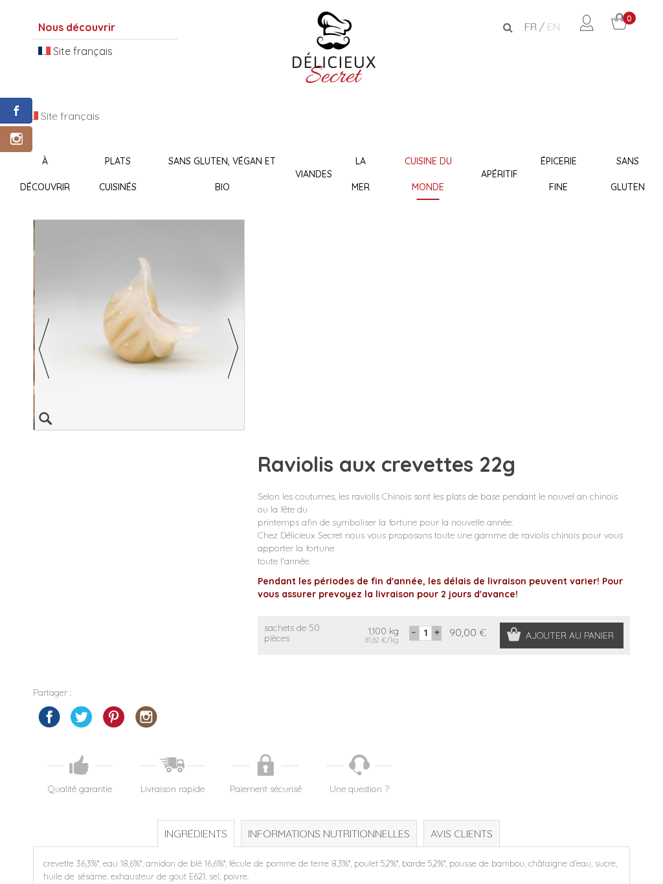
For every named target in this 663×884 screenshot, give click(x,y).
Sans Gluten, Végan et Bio (222, 174)
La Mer (361, 174)
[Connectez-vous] (586, 27)
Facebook (49, 717)
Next (233, 348)
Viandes (313, 174)
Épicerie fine (559, 174)
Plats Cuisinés (118, 174)
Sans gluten (628, 174)
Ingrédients (195, 833)
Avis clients (462, 833)
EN (553, 26)
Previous (44, 348)
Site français (82, 51)
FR (530, 26)
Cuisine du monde (428, 174)
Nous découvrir (76, 27)
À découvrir (45, 174)
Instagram (146, 717)
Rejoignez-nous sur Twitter (82, 717)
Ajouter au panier (570, 635)
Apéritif (499, 174)
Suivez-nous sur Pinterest (114, 717)
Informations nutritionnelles (329, 833)
